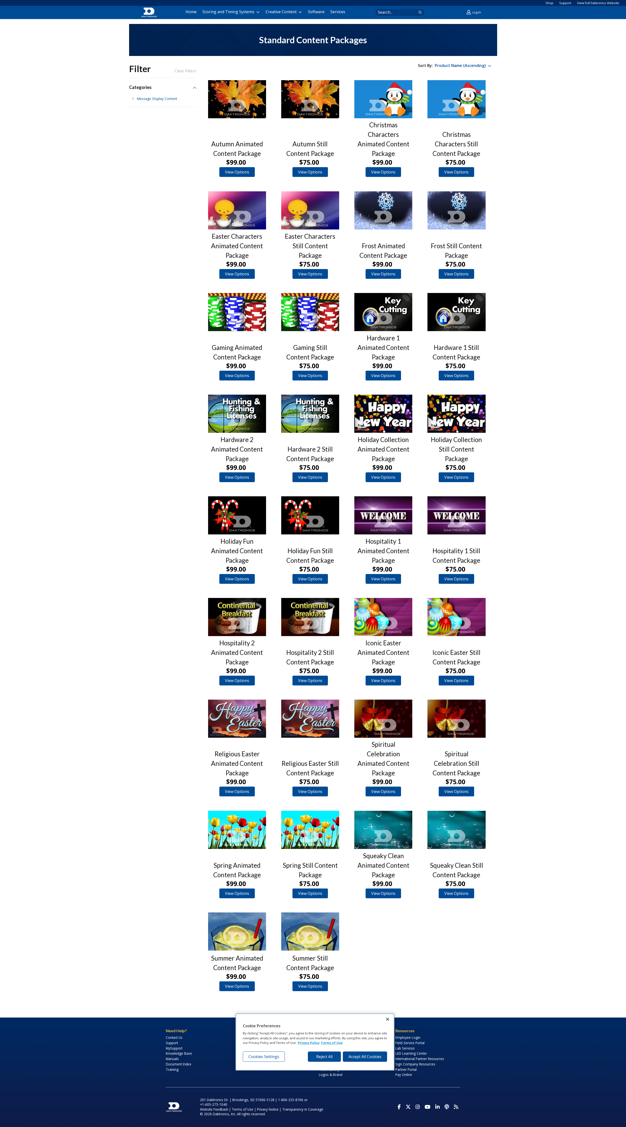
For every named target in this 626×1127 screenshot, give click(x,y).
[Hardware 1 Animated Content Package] (383, 312)
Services (337, 11)
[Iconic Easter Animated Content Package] (383, 617)
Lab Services (405, 1048)
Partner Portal (406, 1069)
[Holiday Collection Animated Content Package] (383, 414)
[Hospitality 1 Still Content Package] (456, 515)
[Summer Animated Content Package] (237, 931)
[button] (474, 12)
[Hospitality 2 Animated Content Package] (237, 617)
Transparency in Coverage (302, 1109)
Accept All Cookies (364, 1056)
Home (191, 11)
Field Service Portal (410, 1042)
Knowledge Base (179, 1053)
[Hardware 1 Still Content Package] (456, 312)
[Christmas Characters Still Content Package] (456, 99)
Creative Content (281, 11)
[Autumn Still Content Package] (310, 99)
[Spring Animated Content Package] (237, 830)
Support (565, 3)
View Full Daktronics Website (598, 3)
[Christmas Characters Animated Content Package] (383, 99)
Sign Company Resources (415, 1064)
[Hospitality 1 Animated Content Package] (383, 515)
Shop (549, 3)
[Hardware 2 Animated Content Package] (237, 414)
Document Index (178, 1064)
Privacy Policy (309, 1043)
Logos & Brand (330, 1074)
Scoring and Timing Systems (228, 11)
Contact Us (174, 1037)
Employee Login (407, 1037)
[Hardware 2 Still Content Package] (310, 414)
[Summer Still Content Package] (310, 931)
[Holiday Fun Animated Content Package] (237, 515)
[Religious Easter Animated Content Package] (237, 719)
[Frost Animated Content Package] (383, 210)
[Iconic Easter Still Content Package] (456, 617)
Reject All (324, 1056)
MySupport (174, 1048)
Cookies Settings (263, 1056)
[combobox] (395, 12)
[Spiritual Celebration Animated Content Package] (383, 719)
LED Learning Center (411, 1053)
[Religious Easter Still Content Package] (310, 719)
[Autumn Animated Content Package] (237, 99)
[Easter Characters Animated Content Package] (237, 210)
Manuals (172, 1058)
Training (172, 1069)
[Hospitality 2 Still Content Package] (310, 617)
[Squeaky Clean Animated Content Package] (383, 830)
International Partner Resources (419, 1058)
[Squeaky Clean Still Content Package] (456, 830)
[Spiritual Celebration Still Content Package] (456, 719)
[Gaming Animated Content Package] (237, 312)
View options (237, 172)
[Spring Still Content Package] (310, 830)
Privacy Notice (268, 1109)
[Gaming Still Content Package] (310, 312)
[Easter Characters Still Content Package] (310, 210)
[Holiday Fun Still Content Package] (310, 515)
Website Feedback (214, 1109)
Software (316, 11)
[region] (314, 1042)
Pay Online (403, 1074)
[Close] (387, 1019)
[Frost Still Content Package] (456, 210)
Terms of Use (242, 1109)
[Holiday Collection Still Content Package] (456, 414)
